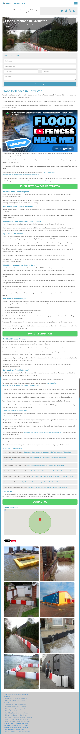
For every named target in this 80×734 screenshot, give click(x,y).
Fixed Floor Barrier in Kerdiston (15, 707)
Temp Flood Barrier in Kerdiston (15, 704)
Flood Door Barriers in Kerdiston (16, 715)
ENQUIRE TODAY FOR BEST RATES (40, 186)
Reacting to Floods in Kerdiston (15, 700)
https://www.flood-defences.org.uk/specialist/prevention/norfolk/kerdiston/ (48, 452)
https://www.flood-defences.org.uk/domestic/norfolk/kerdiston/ (50, 471)
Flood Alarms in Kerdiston (13, 711)
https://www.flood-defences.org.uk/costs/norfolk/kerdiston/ (46, 465)
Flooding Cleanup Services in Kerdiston (17, 732)
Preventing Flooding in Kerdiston (16, 698)
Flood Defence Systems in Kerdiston (16, 694)
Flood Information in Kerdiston (14, 729)
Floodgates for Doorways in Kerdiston (17, 709)
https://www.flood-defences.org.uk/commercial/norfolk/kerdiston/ (53, 476)
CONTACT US (40, 502)
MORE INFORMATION (40, 333)
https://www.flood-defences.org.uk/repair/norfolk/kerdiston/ (47, 487)
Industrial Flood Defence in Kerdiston (16, 727)
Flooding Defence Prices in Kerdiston (16, 723)
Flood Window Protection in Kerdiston (17, 721)
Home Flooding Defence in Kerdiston (16, 725)
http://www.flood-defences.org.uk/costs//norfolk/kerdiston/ (42, 432)
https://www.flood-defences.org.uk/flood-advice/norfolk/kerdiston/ (43, 482)
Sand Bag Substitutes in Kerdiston (16, 713)
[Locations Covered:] (3, 3)
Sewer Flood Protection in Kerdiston (17, 719)
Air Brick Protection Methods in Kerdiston (18, 717)
